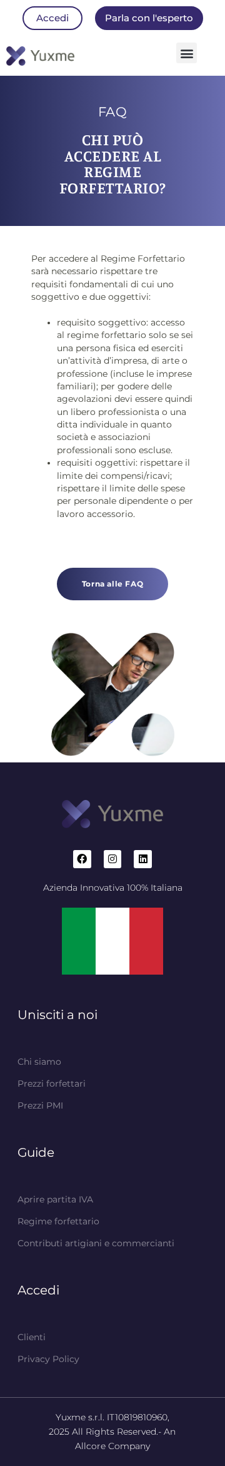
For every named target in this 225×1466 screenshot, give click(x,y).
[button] (186, 53)
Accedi (38, 1290)
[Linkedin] (143, 859)
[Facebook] (82, 859)
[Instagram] (113, 859)
